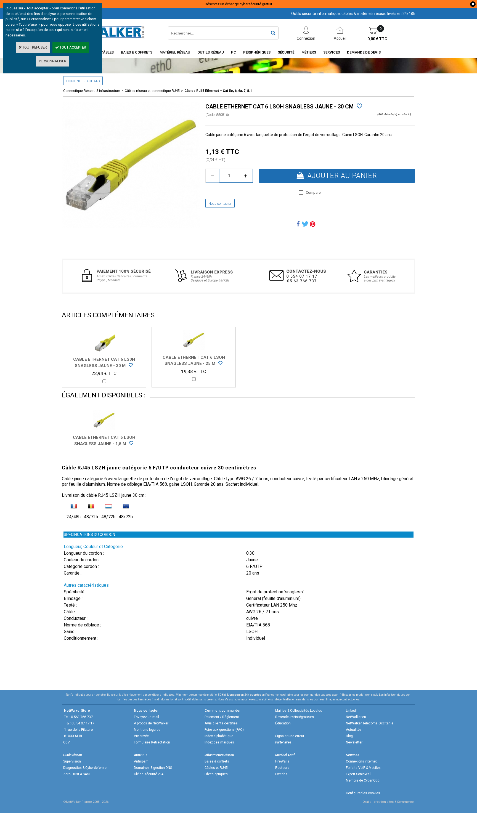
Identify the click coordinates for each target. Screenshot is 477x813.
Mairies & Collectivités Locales (298, 711)
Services (331, 52)
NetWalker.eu (356, 717)
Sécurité (286, 52)
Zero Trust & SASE (77, 774)
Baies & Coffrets (136, 52)
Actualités (354, 730)
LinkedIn (352, 711)
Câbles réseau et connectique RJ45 (152, 91)
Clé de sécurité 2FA (148, 774)
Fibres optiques (216, 774)
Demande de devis (364, 52)
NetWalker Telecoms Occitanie (369, 723)
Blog (349, 736)
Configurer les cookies (363, 793)
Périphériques (257, 52)
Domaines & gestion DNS (153, 768)
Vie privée (141, 736)
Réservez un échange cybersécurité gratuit (238, 4)
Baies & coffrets (217, 761)
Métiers (308, 52)
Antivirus (140, 755)
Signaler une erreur (289, 736)
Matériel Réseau (175, 52)
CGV (66, 742)
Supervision (72, 761)
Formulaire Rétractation (152, 742)
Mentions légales (147, 730)
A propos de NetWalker (151, 723)
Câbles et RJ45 (216, 768)
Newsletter (354, 742)
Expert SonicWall (358, 774)
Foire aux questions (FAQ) (224, 730)
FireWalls (282, 761)
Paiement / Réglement (222, 717)
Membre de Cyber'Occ (363, 780)
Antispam (141, 761)
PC (233, 52)
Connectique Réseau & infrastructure (91, 91)
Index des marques (219, 742)
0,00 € (377, 39)
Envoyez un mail (146, 717)
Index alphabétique (219, 736)
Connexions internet (361, 761)
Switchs (281, 774)
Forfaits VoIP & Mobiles (363, 768)
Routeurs (282, 768)
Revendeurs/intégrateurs (294, 717)
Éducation (283, 723)
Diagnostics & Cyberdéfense (85, 768)
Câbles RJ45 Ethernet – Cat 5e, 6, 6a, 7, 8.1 (218, 91)
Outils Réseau (210, 52)
